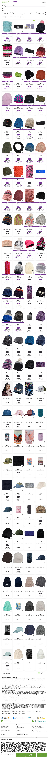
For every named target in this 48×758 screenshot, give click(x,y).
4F (16, 711)
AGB (17, 726)
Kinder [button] (22, 17)
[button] (6, 13)
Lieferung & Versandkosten (36, 726)
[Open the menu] (2, 5)
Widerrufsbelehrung (20, 727)
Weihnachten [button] (16, 17)
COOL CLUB (15, 713)
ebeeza (20, 713)
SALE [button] (3, 17)
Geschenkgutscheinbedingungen (22, 734)
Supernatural (4, 713)
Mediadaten (3, 734)
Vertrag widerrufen (34, 730)
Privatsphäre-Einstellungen (21, 733)
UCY (39, 711)
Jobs (2, 731)
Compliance (18, 730)
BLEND (23, 713)
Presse (2, 733)
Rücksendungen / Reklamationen (37, 727)
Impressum (18, 731)
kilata (19, 711)
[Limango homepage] (5, 1)
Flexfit (32, 711)
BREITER (36, 711)
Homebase (10, 713)
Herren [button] (7, 17)
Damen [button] (11, 17)
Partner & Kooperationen (5, 730)
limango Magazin (4, 729)
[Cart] (11, 31)
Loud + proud (12, 711)
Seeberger (23, 711)
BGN (42, 711)
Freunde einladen (4, 727)
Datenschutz (18, 729)
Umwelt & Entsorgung (35, 729)
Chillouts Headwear (5, 711)
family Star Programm (5, 726)
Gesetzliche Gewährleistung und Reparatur (39, 731)
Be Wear (28, 711)
